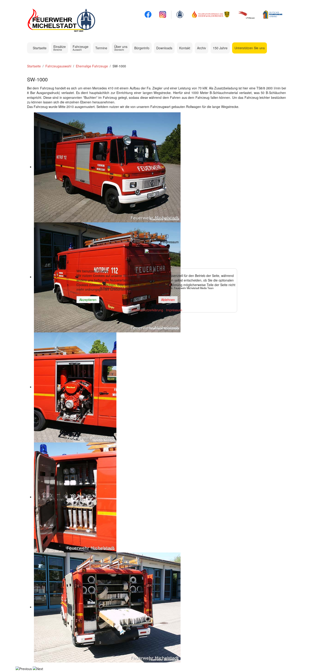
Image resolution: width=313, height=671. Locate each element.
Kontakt (184, 48)
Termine (101, 48)
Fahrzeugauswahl (58, 66)
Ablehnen (168, 299)
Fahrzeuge (80, 47)
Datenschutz (142, 242)
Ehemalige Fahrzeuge (92, 66)
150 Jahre (220, 48)
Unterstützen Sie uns (249, 48)
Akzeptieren (87, 299)
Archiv (201, 48)
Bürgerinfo (141, 48)
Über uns (120, 47)
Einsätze (59, 47)
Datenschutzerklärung (147, 310)
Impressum (170, 242)
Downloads (164, 48)
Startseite (39, 48)
